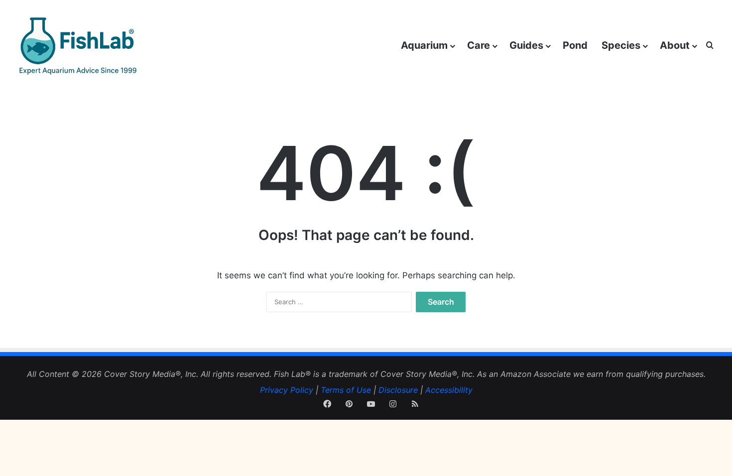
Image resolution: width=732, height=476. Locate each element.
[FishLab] (77, 45)
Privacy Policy (286, 390)
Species (621, 45)
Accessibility (449, 390)
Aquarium (424, 45)
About (675, 45)
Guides (526, 45)
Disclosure (398, 390)
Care (478, 45)
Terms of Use (346, 390)
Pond (575, 45)
